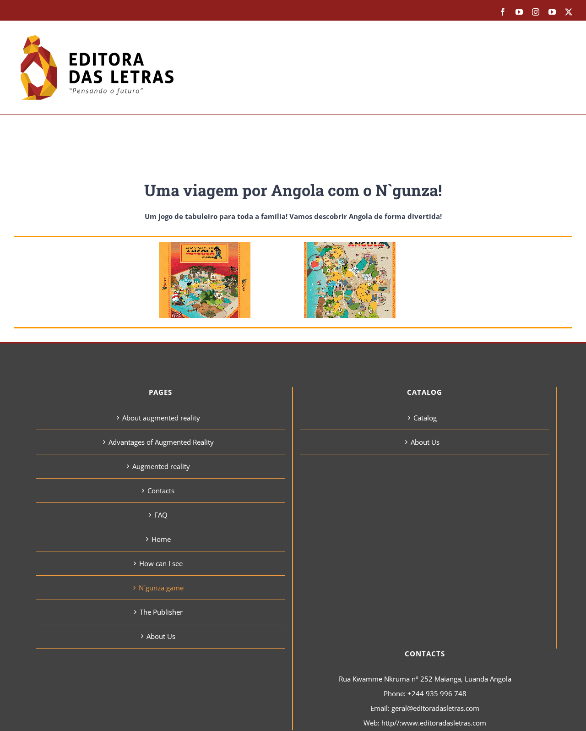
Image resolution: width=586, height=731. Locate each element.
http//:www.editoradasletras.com (433, 722)
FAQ (161, 514)
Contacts (160, 490)
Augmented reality (161, 466)
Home (161, 539)
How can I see (161, 563)
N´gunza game (161, 587)
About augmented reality (161, 417)
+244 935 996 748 (437, 693)
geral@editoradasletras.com (435, 708)
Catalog (425, 417)
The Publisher (161, 611)
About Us (160, 636)
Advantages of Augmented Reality (161, 442)
